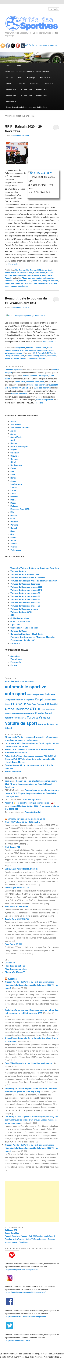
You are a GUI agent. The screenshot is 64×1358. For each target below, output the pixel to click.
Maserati (14, 496)
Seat (12, 534)
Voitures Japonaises (13, 353)
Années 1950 (11, 89)
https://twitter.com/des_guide (18, 1340)
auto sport (32, 278)
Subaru (13, 540)
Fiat (12, 471)
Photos (8, 83)
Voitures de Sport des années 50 (25, 593)
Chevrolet (14, 455)
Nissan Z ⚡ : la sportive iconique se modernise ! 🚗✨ (30, 802)
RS (16, 717)
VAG (48, 718)
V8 (12, 358)
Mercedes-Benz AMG (19, 509)
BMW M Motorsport (19, 446)
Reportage (31, 77)
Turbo (31, 717)
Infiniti (38, 347)
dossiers (39, 402)
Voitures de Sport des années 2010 (26, 590)
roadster (9, 717)
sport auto (33, 283)
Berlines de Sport (18, 630)
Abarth (13, 421)
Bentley (13, 443)
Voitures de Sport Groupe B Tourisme (27, 577)
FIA (16, 280)
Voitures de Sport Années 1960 (24, 574)
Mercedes (15, 283)
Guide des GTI (11, 1230)
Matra (12, 499)
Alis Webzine (18, 1239)
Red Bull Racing (32, 355)
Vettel (16, 358)
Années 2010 (11, 101)
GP (30, 280)
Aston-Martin (10, 272)
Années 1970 (41, 89)
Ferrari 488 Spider (13, 771)
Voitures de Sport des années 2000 (26, 586)
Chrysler (14, 458)
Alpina (13, 430)
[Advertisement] (32, 1201)
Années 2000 (41, 95)
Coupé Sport (50, 699)
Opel (12, 518)
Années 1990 (26, 95)
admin (8, 780)
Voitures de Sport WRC (21, 612)
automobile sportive (45, 278)
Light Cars (15, 624)
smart (13, 537)
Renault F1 (51, 355)
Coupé (39, 699)
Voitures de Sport (18, 571)
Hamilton (54, 280)
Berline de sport (33, 694)
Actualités (9, 77)
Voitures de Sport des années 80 (25, 602)
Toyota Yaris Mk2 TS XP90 (17, 918)
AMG (39, 270)
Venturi (13, 546)
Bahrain (8, 280)
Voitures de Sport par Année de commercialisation (33, 580)
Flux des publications (15, 965)
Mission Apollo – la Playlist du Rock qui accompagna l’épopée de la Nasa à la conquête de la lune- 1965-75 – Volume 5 (32, 984)
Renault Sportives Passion (16, 1236)
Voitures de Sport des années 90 (25, 605)
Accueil (8, 65)
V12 (44, 718)
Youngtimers (49, 83)
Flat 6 (29, 704)
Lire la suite (14, 264)
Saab (12, 531)
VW (57, 724)
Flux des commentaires (15, 969)
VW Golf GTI (23, 387)
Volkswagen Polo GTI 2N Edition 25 (21, 868)
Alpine (13, 433)
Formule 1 (23, 280)
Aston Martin (47, 270)
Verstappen (43, 283)
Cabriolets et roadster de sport (24, 627)
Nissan (13, 515)
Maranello (50, 709)
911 (6, 681)
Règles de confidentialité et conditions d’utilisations (26, 107)
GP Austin (51, 353)
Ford (12, 474)
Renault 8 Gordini (33, 812)
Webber (23, 358)
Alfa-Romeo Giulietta (19, 427)
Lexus (13, 490)
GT (32, 708)
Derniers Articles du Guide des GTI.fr (26, 819)
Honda (36, 272)
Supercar (22, 717)
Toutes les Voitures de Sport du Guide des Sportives (34, 568)
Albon (24, 278)
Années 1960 (26, 89)
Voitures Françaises (45, 350)
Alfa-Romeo (20, 270)
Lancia (13, 487)
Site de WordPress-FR (15, 972)
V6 (37, 717)
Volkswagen (15, 549)
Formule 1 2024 (46, 77)
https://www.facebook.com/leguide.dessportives (26, 1316)
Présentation (35, 83)
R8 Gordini (13, 387)
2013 (35, 353)
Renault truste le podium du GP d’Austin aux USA (26, 300)
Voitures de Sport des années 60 (25, 596)
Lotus (44, 347)
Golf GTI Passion (36, 1236)
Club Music (23, 1242)
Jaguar (13, 480)
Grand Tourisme (17, 709)
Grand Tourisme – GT (20, 621)
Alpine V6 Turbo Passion (36, 1239)
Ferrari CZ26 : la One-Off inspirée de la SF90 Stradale (29, 749)
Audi (42, 381)
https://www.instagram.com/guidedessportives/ (26, 1292)
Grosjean (46, 280)
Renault (50, 275)
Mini (12, 512)
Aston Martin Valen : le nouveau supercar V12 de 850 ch (30, 755)
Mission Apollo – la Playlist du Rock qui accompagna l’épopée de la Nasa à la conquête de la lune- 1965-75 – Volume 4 (32, 1147)
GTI (12, 615)
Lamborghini (43, 375)
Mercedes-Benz (20, 275)
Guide (18, 65)
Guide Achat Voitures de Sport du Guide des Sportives (27, 71)
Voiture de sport (21, 723)
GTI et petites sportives (37, 384)
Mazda (13, 502)
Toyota (13, 543)
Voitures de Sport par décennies (25, 583)
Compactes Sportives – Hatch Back (26, 633)
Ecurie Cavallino (12, 1233)
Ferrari (23, 272)
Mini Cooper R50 (12, 847)
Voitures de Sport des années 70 (25, 599)
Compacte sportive (14, 699)
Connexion (10, 962)
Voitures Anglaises (28, 350)
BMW (23, 381)
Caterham (14, 452)
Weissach (8, 728)
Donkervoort (16, 465)
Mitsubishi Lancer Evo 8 (16, 752)
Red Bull (24, 283)
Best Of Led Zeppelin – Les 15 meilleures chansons (28, 1063)
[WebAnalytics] (11, 1180)
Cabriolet (50, 694)
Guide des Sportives (13, 369)
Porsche (33, 375)
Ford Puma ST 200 (13, 944)
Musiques (12, 979)
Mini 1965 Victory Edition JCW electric (22, 821)
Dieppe (7, 704)
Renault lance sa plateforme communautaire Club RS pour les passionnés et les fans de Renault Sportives (31, 783)
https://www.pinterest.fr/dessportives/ (22, 1269)
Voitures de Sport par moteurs (24, 608)
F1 (18, 272)
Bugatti (13, 449)
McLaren (49, 272)
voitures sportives (19, 393)
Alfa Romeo (15, 424)
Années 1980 (11, 95)
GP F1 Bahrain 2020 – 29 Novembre (41, 45)
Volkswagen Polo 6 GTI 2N (17, 887)
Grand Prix (36, 280)
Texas (7, 358)
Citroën (13, 462)
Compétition (20, 83)
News (20, 77)
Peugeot (14, 521)
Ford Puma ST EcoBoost (16, 906)
